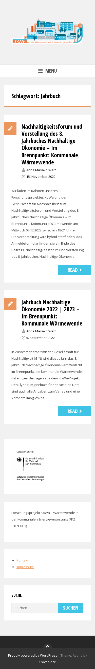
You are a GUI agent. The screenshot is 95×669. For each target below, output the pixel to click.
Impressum (25, 567)
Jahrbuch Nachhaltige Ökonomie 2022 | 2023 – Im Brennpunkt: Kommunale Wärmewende (52, 312)
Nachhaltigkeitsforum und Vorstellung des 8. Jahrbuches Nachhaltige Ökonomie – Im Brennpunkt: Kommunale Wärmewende (52, 144)
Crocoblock (47, 662)
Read (73, 269)
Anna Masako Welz (41, 170)
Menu (51, 70)
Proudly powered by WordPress (32, 655)
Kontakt (22, 560)
